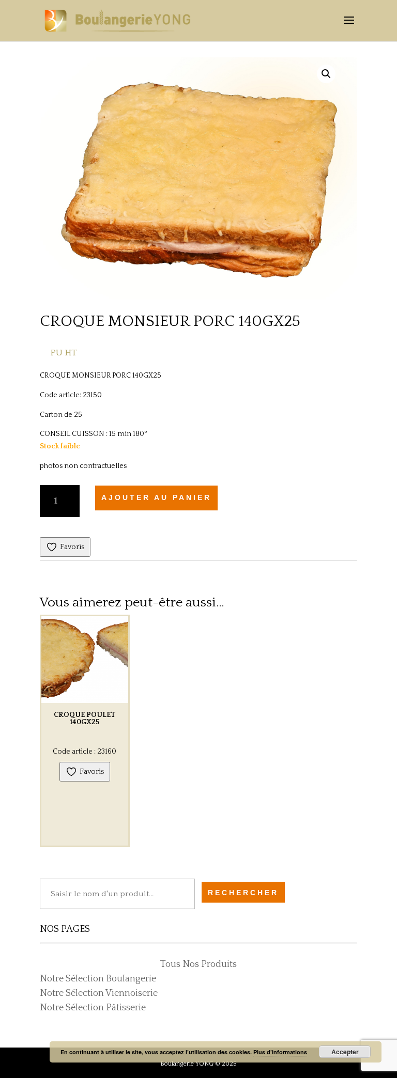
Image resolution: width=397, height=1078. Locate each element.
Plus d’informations (280, 1052)
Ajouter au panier (156, 497)
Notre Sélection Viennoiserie (99, 993)
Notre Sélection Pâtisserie (93, 1008)
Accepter (345, 1051)
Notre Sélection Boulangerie (98, 979)
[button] (326, 74)
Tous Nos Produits (198, 964)
